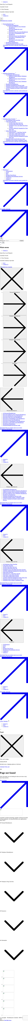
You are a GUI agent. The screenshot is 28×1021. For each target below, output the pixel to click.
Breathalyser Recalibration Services (14, 176)
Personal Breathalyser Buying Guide (14, 44)
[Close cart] (0, 729)
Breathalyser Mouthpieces (12, 42)
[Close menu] (0, 244)
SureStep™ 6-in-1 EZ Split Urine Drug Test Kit (14, 569)
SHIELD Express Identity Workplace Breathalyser (15, 490)
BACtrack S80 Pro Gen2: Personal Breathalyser (14, 414)
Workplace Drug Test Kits (9, 119)
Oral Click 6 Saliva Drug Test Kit (17, 135)
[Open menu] (1, 19)
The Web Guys (7, 1020)
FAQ (4, 14)
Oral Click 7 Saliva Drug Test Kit (17, 133)
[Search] (1, 238)
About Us (5, 1)
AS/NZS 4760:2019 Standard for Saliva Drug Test (15, 577)
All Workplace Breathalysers (12, 74)
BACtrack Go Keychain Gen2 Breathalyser (13, 422)
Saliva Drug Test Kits (11, 131)
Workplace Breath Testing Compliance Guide (16, 86)
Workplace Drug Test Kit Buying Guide (15, 139)
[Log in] (1, 242)
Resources (5, 169)
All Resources (9, 171)
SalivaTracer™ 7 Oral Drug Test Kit (17, 132)
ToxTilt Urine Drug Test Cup (16, 123)
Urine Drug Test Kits (11, 121)
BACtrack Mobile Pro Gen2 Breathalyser (13, 416)
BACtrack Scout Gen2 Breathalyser (17, 36)
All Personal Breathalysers (12, 25)
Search (21, 240)
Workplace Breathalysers (9, 73)
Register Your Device (11, 175)
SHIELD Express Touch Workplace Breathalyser (14, 492)
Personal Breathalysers (8, 24)
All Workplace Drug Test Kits (13, 120)
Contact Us (5, 15)
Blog (7, 173)
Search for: (2, 240)
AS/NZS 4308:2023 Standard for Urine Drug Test (15, 571)
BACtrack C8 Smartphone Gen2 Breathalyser (14, 418)
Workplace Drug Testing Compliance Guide (16, 140)
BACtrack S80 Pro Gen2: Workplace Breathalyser (15, 493)
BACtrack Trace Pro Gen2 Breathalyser (18, 32)
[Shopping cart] (3, 242)
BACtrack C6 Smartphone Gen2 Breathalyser (14, 421)
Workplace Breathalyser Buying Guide (15, 85)
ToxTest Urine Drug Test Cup (16, 124)
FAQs (7, 172)
